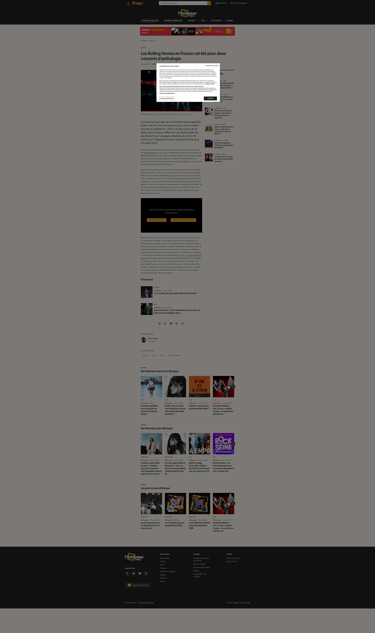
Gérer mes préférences (167, 98)
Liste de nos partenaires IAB (166, 93)
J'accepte (210, 98)
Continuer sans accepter (211, 65)
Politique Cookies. (210, 84)
